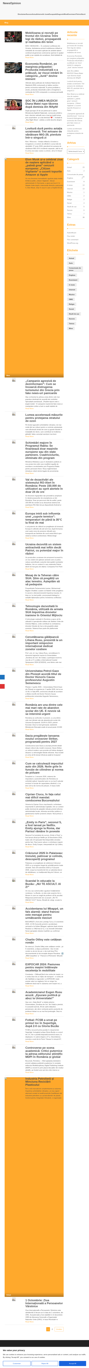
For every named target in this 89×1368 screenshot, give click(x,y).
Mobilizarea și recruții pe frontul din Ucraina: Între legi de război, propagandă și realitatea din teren (43, 37)
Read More (29, 57)
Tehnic (78, 14)
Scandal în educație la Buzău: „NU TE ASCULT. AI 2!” (43, 883)
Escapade (53, 14)
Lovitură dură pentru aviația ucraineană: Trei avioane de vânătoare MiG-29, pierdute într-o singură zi (43, 133)
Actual (34, 14)
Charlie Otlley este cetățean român (43, 941)
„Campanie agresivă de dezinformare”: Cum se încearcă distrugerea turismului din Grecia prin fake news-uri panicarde (42, 387)
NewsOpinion (12, 3)
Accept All (72, 1363)
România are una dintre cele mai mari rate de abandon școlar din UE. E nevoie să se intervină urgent (43, 709)
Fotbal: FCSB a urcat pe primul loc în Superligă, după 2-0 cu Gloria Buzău (42, 1023)
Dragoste (60, 14)
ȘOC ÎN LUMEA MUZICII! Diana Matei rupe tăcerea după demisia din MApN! (41, 103)
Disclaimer (22, 14)
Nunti (83, 14)
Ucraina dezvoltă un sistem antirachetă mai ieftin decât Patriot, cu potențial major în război (44, 549)
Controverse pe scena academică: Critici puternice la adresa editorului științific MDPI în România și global (44, 1052)
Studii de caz (71, 207)
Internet (40, 14)
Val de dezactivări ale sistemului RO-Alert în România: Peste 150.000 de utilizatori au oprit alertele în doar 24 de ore (44, 485)
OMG (69, 196)
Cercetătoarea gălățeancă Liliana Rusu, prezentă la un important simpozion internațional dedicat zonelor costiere (43, 643)
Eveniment (72, 14)
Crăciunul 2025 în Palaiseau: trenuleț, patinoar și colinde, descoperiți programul (44, 856)
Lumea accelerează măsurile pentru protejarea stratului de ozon (44, 417)
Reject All (44, 1363)
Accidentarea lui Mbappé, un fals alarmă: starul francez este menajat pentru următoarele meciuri (44, 913)
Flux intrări (71, 236)
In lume (46, 14)
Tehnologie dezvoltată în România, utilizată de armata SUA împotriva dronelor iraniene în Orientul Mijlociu (44, 611)
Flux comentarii (72, 240)
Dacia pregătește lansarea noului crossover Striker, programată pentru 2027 (42, 738)
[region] (44, 1357)
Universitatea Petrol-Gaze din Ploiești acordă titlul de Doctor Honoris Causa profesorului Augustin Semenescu (43, 677)
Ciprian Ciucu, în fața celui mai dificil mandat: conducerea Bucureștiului (43, 797)
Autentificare (71, 233)
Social (69, 203)
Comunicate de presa (75, 174)
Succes (29, 14)
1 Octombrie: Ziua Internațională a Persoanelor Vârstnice (44, 1303)
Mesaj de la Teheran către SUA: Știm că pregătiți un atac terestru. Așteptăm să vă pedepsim (42, 580)
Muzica (69, 192)
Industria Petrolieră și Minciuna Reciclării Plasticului (39, 1081)
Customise (17, 1363)
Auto (68, 171)
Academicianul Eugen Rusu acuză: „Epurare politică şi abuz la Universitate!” (43, 995)
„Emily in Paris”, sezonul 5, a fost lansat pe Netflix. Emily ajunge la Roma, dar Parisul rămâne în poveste (43, 827)
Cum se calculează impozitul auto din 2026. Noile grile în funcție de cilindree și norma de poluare (44, 768)
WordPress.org (72, 243)
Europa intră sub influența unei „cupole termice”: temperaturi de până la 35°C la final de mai (43, 518)
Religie (69, 199)
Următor (59, 1329)
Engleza (70, 178)
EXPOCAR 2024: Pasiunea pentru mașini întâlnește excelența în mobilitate (42, 967)
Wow (66, 14)
